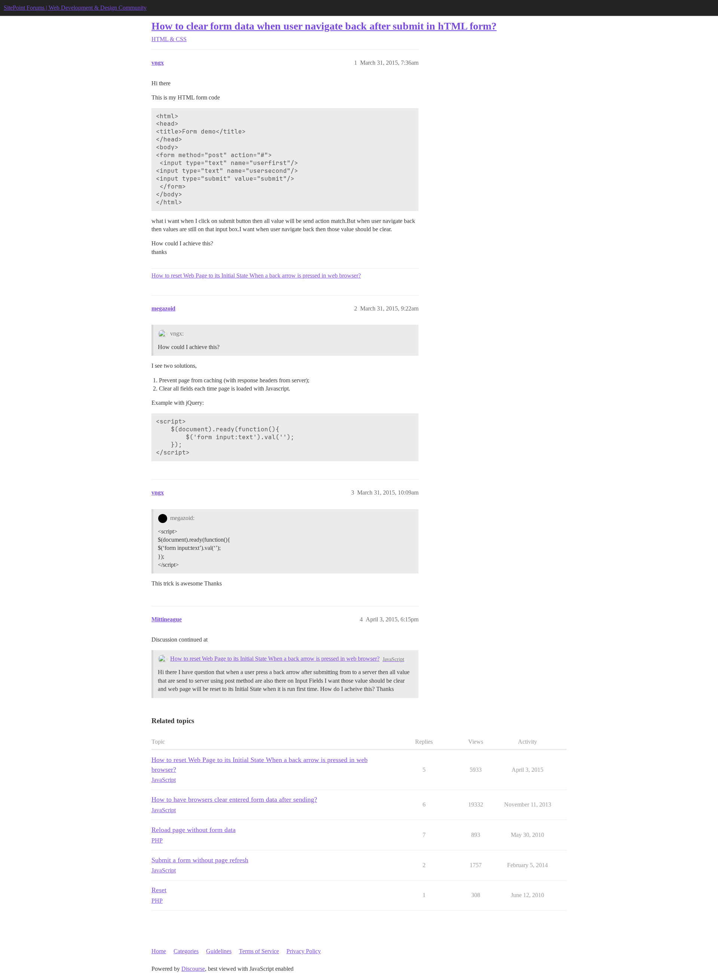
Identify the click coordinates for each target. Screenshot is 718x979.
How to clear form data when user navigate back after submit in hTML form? (324, 26)
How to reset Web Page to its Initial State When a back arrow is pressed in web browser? (256, 275)
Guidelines (218, 951)
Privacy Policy (303, 951)
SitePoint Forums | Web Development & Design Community (75, 7)
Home (158, 951)
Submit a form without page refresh (199, 860)
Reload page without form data (193, 829)
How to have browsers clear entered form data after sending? (234, 799)
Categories (186, 951)
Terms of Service (259, 951)
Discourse (193, 969)
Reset (158, 890)
